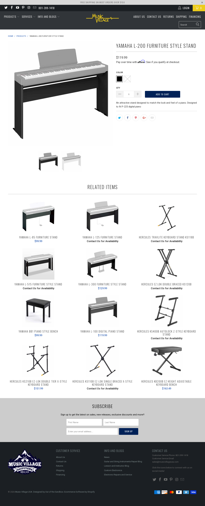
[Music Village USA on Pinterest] (23, 7)
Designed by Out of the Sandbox (48, 492)
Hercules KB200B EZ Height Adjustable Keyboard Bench (166, 361)
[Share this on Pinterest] (135, 117)
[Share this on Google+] (144, 117)
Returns (168, 17)
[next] (107, 93)
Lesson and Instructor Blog (116, 466)
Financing (195, 17)
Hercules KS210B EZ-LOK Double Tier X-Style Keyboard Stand (38, 361)
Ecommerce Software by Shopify (79, 492)
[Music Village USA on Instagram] (28, 7)
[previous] (13, 93)
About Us (139, 17)
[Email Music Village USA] (34, 7)
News (106, 457)
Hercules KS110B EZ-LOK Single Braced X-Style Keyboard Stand (102, 361)
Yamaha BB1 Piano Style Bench (38, 311)
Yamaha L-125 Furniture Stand (102, 217)
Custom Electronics (113, 470)
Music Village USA (23, 492)
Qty (118, 88)
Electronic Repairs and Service (118, 474)
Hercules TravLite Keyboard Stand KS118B (166, 217)
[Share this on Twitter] (119, 117)
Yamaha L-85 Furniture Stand (38, 217)
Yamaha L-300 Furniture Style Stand (102, 264)
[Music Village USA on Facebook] (11, 7)
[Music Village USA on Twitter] (6, 7)
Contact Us (154, 17)
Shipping (181, 17)
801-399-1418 (47, 8)
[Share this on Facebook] (127, 117)
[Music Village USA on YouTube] (17, 7)
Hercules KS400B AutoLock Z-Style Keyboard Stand (166, 311)
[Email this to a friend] (152, 117)
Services (27, 17)
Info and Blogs (47, 17)
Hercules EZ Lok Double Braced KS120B (166, 264)
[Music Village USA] (102, 18)
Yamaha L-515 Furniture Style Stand (38, 264)
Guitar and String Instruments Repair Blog (123, 461)
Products (10, 17)
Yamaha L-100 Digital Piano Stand (102, 311)
